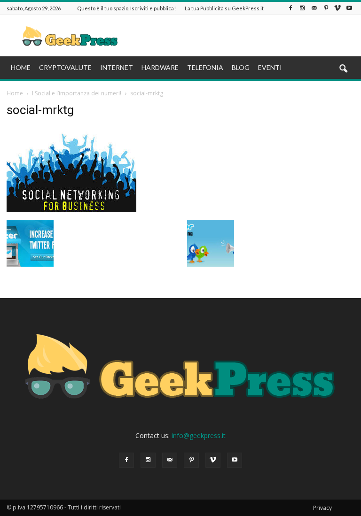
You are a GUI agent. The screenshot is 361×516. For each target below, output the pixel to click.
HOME (21, 67)
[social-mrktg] (71, 210)
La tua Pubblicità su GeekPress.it (224, 8)
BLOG (241, 67)
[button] (343, 69)
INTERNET (116, 67)
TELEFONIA (205, 67)
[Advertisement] (244, 36)
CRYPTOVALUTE (65, 67)
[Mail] (314, 8)
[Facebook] (290, 8)
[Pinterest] (326, 8)
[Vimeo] (337, 8)
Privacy (322, 508)
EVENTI (270, 67)
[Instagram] (302, 8)
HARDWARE (160, 67)
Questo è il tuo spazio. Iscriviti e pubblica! (126, 8)
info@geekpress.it (199, 435)
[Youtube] (349, 8)
